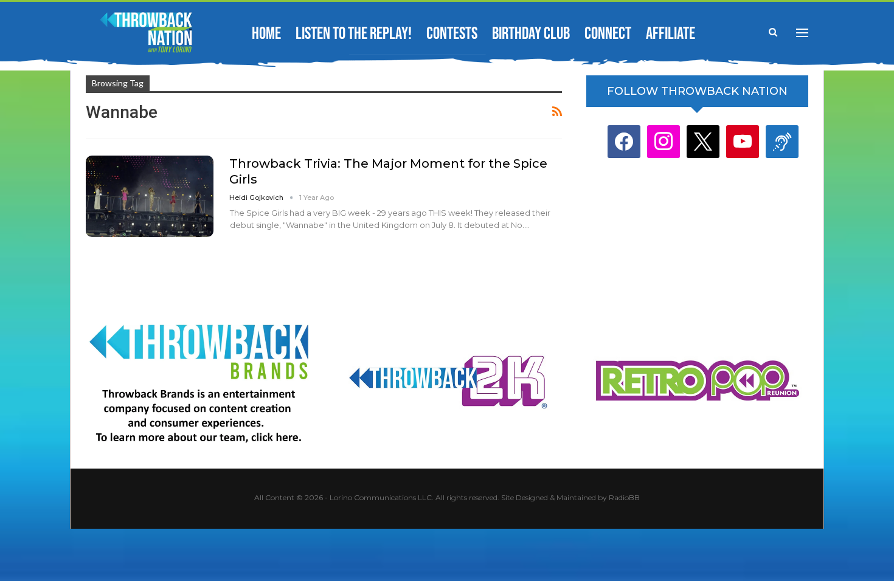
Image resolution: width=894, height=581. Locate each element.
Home (266, 34)
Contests (451, 34)
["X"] (703, 141)
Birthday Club (531, 34)
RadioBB (624, 497)
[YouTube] (742, 141)
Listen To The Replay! (354, 34)
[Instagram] (663, 141)
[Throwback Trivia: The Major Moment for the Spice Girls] (149, 196)
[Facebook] (624, 141)
